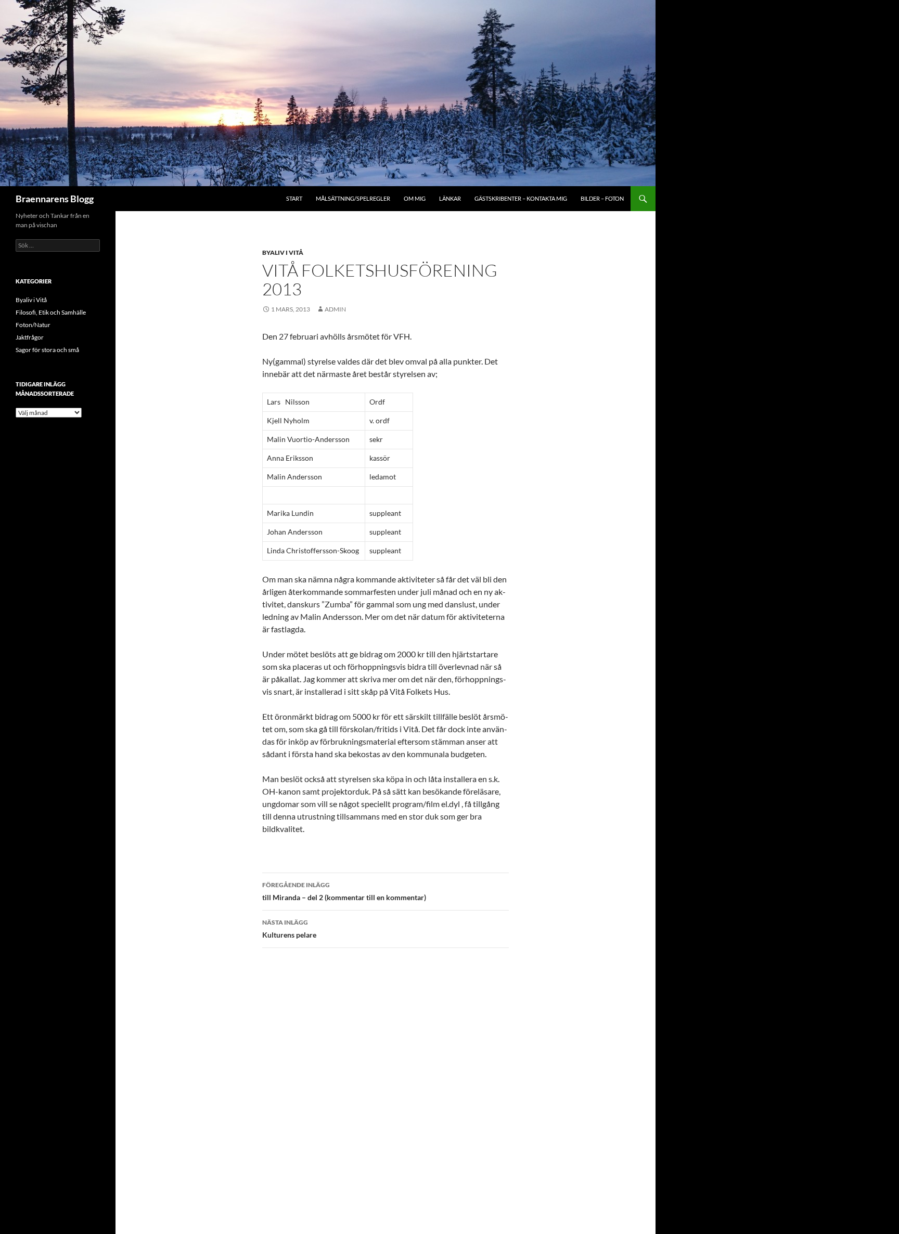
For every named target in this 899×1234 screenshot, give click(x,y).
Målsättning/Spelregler (353, 198)
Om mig (415, 198)
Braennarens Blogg (55, 198)
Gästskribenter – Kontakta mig (520, 198)
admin (335, 309)
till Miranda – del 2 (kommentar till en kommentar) (344, 891)
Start (294, 198)
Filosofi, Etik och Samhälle (51, 312)
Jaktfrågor (30, 337)
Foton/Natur (33, 325)
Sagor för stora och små (47, 350)
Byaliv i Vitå (282, 252)
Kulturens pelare (289, 928)
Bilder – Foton (602, 198)
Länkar (450, 198)
